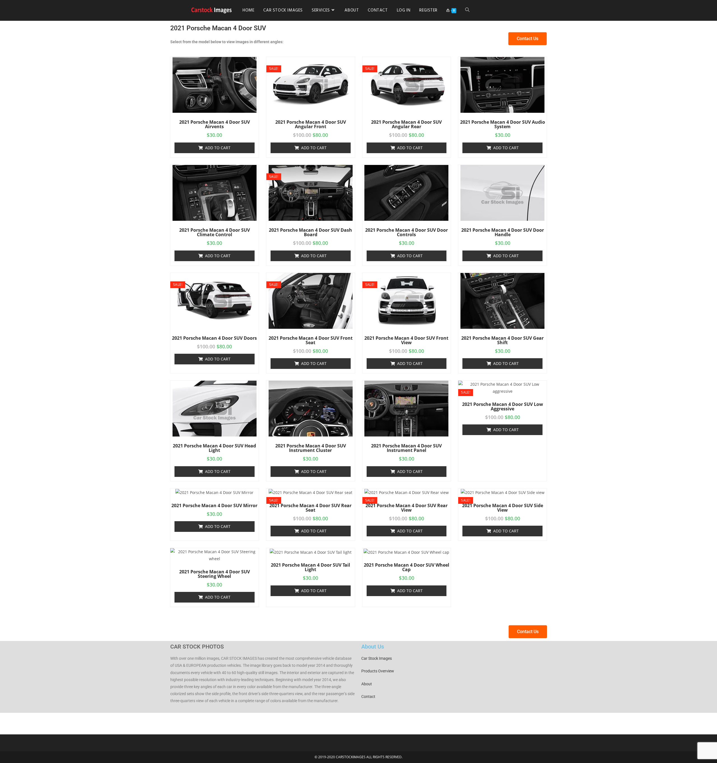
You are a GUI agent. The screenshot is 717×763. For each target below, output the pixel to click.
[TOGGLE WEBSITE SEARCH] (467, 10)
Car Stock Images (376, 658)
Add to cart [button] (218, 147)
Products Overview (377, 671)
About (366, 684)
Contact (368, 696)
